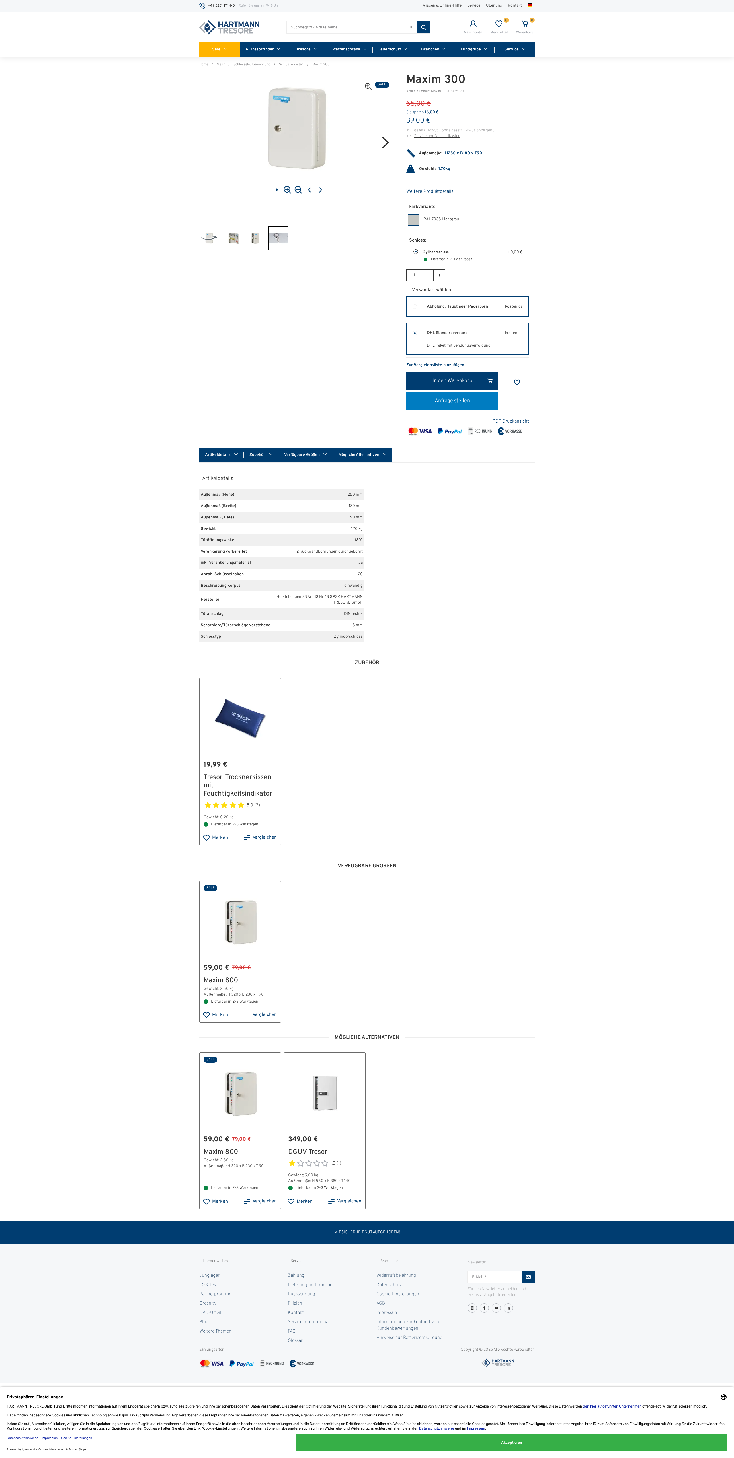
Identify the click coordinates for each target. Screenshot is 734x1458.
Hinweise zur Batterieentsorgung (409, 1338)
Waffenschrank (346, 49)
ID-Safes (207, 1285)
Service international (308, 1322)
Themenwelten (215, 1261)
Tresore (303, 49)
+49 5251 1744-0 (221, 5)
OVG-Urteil (210, 1313)
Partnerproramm (216, 1294)
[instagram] (472, 1308)
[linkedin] (508, 1308)
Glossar (295, 1341)
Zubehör (257, 454)
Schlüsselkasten (291, 64)
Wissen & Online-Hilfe (442, 5)
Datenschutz (389, 1285)
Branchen (430, 49)
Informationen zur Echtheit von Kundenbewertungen (407, 1325)
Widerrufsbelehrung (396, 1275)
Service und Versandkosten (437, 136)
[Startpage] (229, 28)
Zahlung (296, 1275)
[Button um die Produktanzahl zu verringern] (427, 275)
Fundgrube (471, 49)
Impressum (387, 1313)
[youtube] (496, 1308)
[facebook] (484, 1308)
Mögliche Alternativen (359, 454)
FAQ (292, 1331)
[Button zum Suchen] (423, 27)
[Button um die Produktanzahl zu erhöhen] (439, 275)
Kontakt (515, 5)
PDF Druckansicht (511, 421)
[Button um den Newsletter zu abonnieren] (528, 1277)
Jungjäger (209, 1275)
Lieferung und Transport (312, 1285)
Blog (203, 1322)
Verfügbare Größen (302, 454)
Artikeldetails (218, 454)
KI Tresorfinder (260, 49)
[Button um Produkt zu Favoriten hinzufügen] (517, 382)
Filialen (295, 1303)
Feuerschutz (389, 49)
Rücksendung (301, 1294)
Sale (216, 49)
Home (203, 64)
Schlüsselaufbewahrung (251, 64)
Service (473, 5)
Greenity (207, 1303)
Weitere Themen (215, 1331)
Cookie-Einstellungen (397, 1294)
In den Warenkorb (452, 381)
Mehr (221, 64)
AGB (380, 1303)
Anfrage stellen (452, 401)
